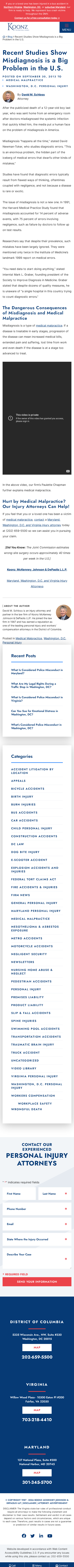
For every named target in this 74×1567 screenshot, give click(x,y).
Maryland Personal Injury (36, 911)
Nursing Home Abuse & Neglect (32, 972)
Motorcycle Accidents (32, 946)
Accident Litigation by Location (32, 771)
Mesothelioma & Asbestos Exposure (35, 928)
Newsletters (22, 962)
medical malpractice (49, 325)
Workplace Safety (35, 1103)
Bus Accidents (24, 813)
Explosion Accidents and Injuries (35, 869)
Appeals (18, 781)
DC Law (17, 844)
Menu (66, 29)
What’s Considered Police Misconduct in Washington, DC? (36, 726)
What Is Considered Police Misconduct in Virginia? (37, 699)
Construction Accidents (34, 836)
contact (39, 519)
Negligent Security (29, 954)
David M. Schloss (33, 94)
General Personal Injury (34, 903)
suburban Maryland (55, 7)
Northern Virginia (13, 7)
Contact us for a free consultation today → (37, 17)
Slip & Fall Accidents (31, 1013)
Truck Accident (25, 1053)
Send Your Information (37, 1282)
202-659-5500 (60, 1556)
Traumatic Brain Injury (32, 1045)
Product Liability (27, 1005)
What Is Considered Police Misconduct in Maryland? (37, 671)
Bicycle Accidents (28, 789)
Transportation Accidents (36, 1037)
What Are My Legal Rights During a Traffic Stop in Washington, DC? (33, 685)
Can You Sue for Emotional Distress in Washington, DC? (34, 712)
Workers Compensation (33, 1096)
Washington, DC (32, 7)
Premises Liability (27, 997)
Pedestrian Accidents (31, 981)
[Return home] (4, 36)
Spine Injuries (24, 1021)
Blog (10, 36)
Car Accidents (24, 820)
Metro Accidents (27, 938)
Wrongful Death (26, 1109)
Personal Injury (26, 989)
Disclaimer (29, 1503)
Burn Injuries (23, 804)
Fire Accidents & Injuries (34, 887)
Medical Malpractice (24, 80)
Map (37, 1347)
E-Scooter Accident (29, 860)
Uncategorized (25, 1061)
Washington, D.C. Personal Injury (37, 86)
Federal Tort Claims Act (33, 879)
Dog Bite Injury (25, 852)
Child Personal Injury (31, 828)
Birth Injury (22, 797)
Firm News (20, 895)
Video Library (23, 1068)
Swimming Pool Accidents (35, 1029)
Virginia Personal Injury (34, 1076)
